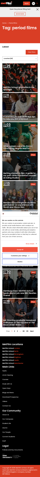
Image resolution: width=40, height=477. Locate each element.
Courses (5, 379)
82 (24, 331)
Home (4, 23)
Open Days (6, 388)
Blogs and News (8, 393)
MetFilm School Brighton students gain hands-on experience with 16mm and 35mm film (19, 205)
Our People (6, 432)
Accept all (20, 249)
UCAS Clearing (7, 375)
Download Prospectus (10, 397)
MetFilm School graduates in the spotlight (19, 88)
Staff (4, 441)
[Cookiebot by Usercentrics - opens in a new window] (30, 214)
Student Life (6, 423)
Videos (4, 401)
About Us (5, 415)
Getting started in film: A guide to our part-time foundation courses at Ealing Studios (19, 175)
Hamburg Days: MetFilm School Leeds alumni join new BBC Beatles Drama (19, 293)
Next (32, 331)
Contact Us (6, 406)
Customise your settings (19, 255)
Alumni (4, 428)
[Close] (37, 9)
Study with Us (7, 384)
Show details (30, 243)
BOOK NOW (20, 14)
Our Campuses (7, 419)
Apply (26, 3)
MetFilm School (11, 348)
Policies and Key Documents (12, 450)
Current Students (8, 437)
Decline (20, 261)
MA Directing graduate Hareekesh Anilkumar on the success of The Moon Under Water (19, 322)
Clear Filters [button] (31, 52)
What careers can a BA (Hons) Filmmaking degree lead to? (18, 147)
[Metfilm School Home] (6, 3)
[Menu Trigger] (33, 3)
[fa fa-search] (37, 3)
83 (27, 331)
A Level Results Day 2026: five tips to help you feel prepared (19, 117)
